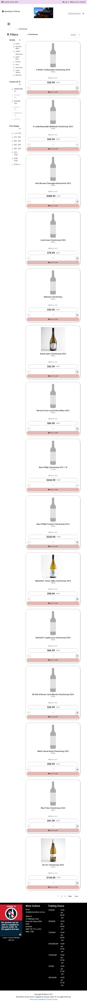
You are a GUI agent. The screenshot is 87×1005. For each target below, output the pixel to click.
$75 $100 (16, 153)
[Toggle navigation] (8, 24)
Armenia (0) (17, 96)
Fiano (17, 64)
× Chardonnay (32, 34)
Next (70, 896)
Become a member (78, 2)
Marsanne (18, 75)
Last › (76, 896)
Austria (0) (16, 108)
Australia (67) (17, 102)
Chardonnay (19, 54)
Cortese (17, 62)
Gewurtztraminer (20, 67)
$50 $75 (17, 149)
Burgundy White (18, 47)
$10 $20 (17, 137)
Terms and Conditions (37, 999)
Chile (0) (17, 119)
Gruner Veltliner (17, 71)
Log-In (66, 2)
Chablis (17, 51)
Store (14, 29)
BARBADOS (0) (18, 114)
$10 (17, 133)
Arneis (17, 44)
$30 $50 (17, 145)
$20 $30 (17, 141)
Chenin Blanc (17, 58)
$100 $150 (16, 159)
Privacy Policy (52, 999)
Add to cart (53, 92)
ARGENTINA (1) (18, 90)
